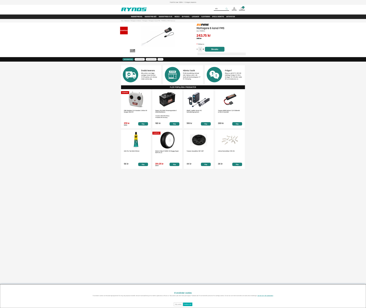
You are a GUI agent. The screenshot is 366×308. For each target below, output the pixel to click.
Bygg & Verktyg (218, 17)
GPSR (160, 59)
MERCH (177, 17)
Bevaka (214, 49)
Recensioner (151, 59)
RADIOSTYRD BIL (136, 17)
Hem (122, 21)
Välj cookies (178, 304)
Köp (143, 124)
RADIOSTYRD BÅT (151, 17)
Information (128, 59)
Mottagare (145, 21)
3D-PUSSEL (186, 17)
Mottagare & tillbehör (136, 21)
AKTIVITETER (230, 17)
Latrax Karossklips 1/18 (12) (226, 151)
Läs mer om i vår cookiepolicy (265, 295)
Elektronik (205, 17)
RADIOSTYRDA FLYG (165, 17)
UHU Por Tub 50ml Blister (131, 151)
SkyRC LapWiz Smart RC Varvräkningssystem (194, 111)
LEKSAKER (195, 17)
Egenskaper (139, 59)
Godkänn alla (187, 304)
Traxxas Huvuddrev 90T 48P (195, 151)
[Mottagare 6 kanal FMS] (132, 50)
